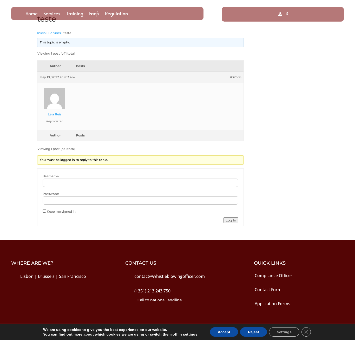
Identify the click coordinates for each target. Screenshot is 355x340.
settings (190, 334)
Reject (253, 332)
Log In (231, 220)
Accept (224, 332)
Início (41, 33)
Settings (284, 332)
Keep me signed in (61, 211)
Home (31, 14)
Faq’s (94, 14)
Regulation (116, 14)
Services (51, 14)
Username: (51, 176)
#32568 (235, 77)
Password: (51, 194)
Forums (54, 33)
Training (74, 14)
